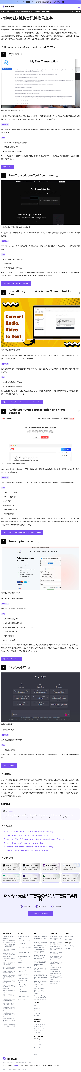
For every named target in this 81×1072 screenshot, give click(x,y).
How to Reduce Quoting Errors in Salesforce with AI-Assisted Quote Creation (40, 963)
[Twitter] (66, 948)
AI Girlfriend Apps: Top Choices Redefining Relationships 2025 (39, 957)
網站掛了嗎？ (37, 1016)
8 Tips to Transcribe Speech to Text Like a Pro (23, 843)
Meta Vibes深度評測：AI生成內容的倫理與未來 (56, 972)
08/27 (40, 1041)
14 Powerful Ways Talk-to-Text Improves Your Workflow (27, 851)
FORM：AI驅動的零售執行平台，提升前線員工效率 (56, 957)
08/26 (35, 1044)
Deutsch (44, 1065)
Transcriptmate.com (22, 541)
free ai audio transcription (24, 947)
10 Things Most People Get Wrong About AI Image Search (39, 951)
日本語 (26, 1065)
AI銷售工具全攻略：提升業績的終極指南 (56, 982)
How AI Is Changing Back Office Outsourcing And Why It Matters (40, 970)
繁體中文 (16, 1065)
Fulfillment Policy (69, 936)
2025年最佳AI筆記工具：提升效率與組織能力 (56, 968)
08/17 (35, 1051)
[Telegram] (69, 948)
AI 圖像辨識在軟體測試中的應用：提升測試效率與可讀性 (56, 977)
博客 (35, 1005)
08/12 (35, 1054)
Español (38, 1065)
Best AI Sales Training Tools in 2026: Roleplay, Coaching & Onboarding (40, 997)
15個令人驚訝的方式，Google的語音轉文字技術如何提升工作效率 (9, 954)
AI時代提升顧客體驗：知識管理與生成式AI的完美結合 (56, 963)
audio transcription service (24, 950)
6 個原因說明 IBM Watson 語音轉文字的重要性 (9, 999)
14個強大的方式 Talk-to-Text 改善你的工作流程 (8, 1004)
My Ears (14, 54)
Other (39, 1033)
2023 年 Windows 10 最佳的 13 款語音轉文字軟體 (9, 967)
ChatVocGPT (17, 667)
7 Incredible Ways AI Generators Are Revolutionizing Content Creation (34, 839)
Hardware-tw (37, 1011)
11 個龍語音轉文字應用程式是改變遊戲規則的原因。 (9, 976)
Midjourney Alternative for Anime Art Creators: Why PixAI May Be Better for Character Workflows (40, 945)
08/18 (40, 1048)
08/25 (40, 1044)
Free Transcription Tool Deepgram (31, 175)
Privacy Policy (68, 939)
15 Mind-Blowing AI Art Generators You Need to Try (26, 835)
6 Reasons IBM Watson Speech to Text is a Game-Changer (29, 847)
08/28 (35, 1041)
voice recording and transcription (23, 985)
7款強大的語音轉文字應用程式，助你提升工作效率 (9, 941)
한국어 (21, 1065)
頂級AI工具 (9, 11)
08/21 (35, 1048)
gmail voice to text (22, 991)
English (4, 1065)
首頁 (2, 11)
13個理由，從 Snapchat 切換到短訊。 (8, 937)
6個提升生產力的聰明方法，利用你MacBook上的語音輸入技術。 (9, 986)
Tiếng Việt (56, 1065)
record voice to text (23, 978)
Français (50, 1065)
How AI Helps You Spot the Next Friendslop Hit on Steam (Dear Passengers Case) (40, 976)
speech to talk (21, 999)
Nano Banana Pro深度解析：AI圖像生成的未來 (56, 943)
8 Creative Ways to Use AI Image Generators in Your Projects (30, 832)
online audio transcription (24, 941)
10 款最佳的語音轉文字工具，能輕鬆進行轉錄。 (9, 945)
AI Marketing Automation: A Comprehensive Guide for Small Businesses (40, 938)
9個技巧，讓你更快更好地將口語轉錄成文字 (9, 963)
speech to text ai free (23, 996)
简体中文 (10, 1065)
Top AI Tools (37, 1013)
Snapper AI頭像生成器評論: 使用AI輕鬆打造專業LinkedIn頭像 (56, 938)
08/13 (40, 1051)
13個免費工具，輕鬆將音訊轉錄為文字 (9, 949)
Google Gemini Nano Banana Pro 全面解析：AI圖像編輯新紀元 (56, 948)
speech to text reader (23, 994)
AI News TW (37, 1008)
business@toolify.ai (70, 946)
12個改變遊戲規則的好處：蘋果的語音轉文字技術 (9, 1014)
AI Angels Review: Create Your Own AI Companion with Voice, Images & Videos (40, 983)
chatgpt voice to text (23, 989)
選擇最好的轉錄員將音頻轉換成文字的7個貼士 (9, 972)
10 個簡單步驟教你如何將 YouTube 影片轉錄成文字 (9, 1025)
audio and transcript (23, 965)
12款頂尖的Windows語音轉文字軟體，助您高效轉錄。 (9, 1008)
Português (32, 1065)
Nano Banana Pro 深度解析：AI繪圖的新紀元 (56, 953)
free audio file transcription (21, 944)
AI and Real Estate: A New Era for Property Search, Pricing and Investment (39, 991)
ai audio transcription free (24, 967)
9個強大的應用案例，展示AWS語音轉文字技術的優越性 (9, 1020)
